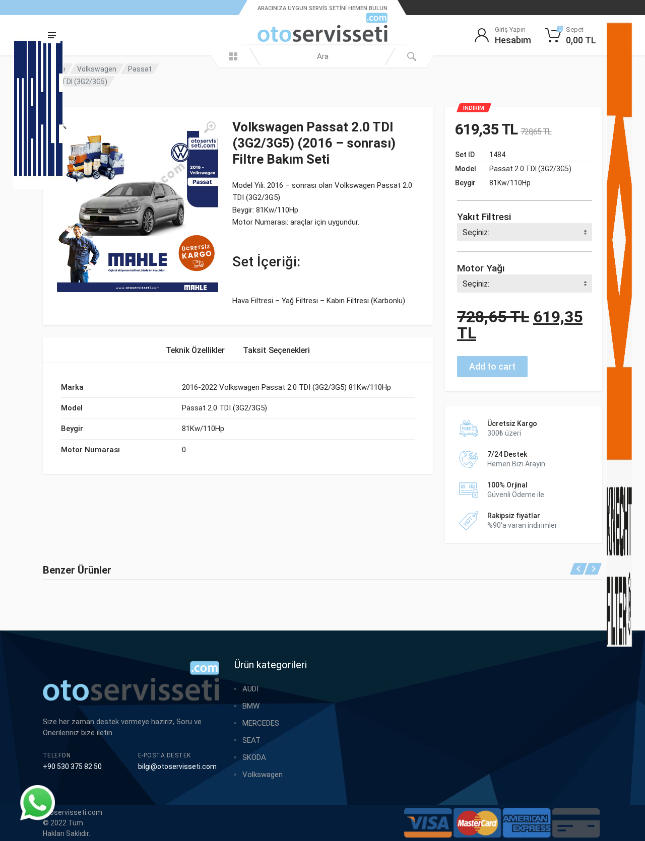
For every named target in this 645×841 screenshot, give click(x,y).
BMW (251, 706)
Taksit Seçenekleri (276, 350)
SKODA (254, 757)
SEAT (251, 740)
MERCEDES (260, 723)
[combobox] (322, 56)
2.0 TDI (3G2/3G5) (78, 82)
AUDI (250, 688)
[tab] (195, 350)
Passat (140, 69)
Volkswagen (96, 69)
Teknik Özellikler (195, 350)
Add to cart (492, 366)
